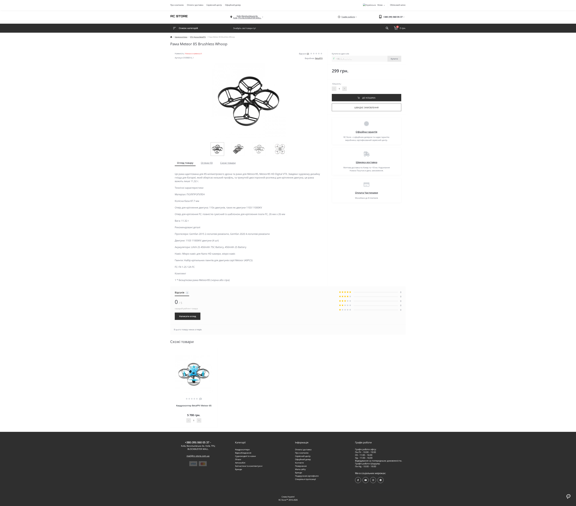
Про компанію (177, 5)
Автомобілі (240, 462)
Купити (394, 58)
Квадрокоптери (181, 37)
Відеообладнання (243, 452)
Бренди (238, 469)
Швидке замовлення (366, 107)
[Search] (387, 28)
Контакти (299, 462)
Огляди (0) (207, 163)
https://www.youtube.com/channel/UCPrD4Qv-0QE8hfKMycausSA (366, 480)
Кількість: (336, 83)
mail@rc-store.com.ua (198, 455)
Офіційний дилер (233, 5)
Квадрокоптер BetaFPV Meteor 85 (194, 405)
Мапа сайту (300, 469)
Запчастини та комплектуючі (248, 466)
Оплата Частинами (366, 192)
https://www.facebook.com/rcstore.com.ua (358, 480)
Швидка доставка (366, 162)
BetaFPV (319, 58)
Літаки (238, 459)
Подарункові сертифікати (307, 476)
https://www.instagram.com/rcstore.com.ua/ (373, 480)
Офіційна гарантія (366, 132)
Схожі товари (228, 163)
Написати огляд (187, 316)
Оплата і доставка (195, 5)
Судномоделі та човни (245, 456)
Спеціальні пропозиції (305, 479)
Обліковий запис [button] (398, 5)
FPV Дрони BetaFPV (198, 37)
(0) (308, 53)
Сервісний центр (214, 5)
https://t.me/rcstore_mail (381, 480)
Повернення (301, 466)
